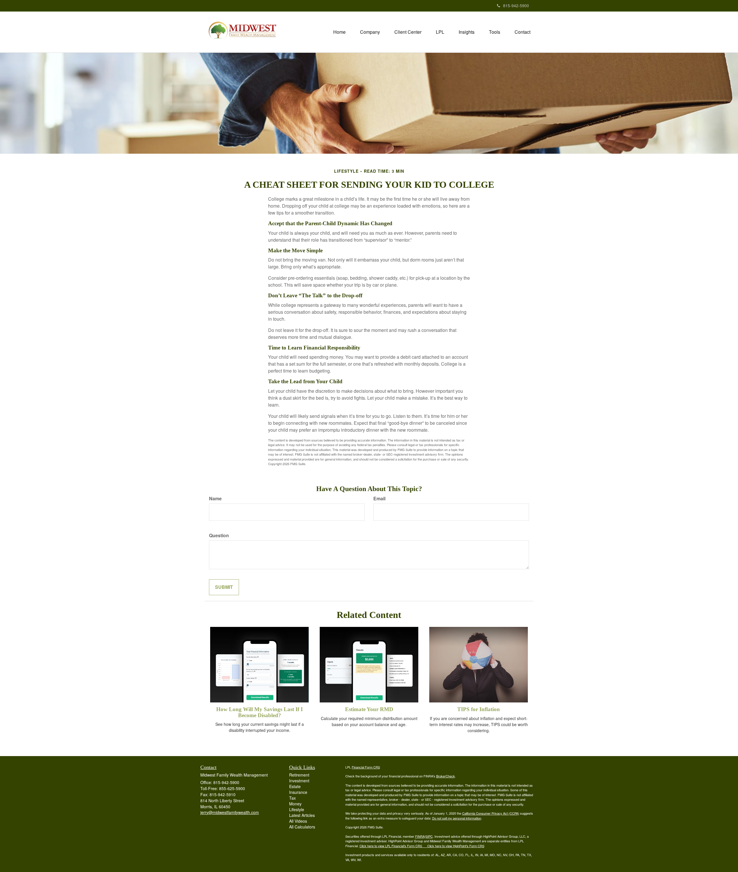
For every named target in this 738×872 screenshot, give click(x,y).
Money (295, 804)
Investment (299, 780)
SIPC (429, 836)
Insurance (298, 792)
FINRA (420, 836)
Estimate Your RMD (369, 709)
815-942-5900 (516, 5)
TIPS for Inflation (478, 709)
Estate (295, 786)
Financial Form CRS (366, 767)
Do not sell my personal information (456, 818)
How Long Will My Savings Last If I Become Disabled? (259, 712)
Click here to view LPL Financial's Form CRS (391, 845)
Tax (292, 798)
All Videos (298, 821)
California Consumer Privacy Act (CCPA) (490, 813)
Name (215, 498)
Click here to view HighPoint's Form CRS (455, 845)
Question (219, 535)
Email (379, 498)
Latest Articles (302, 815)
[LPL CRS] (425, 845)
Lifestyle (296, 809)
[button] (370, 32)
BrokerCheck (445, 776)
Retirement (299, 775)
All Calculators (302, 827)
